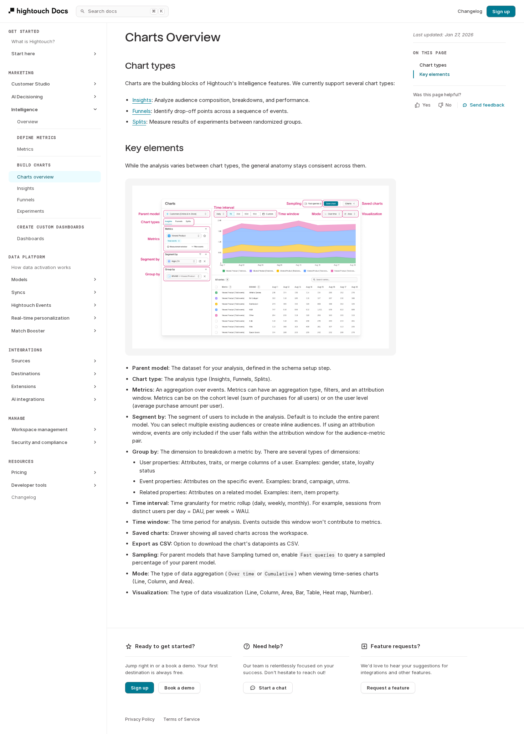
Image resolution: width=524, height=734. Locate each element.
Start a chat (273, 688)
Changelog (470, 11)
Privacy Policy (140, 719)
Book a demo (179, 688)
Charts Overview (173, 37)
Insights (141, 100)
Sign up (501, 11)
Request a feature (388, 688)
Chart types (150, 66)
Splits (139, 121)
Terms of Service (181, 719)
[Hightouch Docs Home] (39, 11)
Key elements (154, 148)
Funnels (141, 111)
